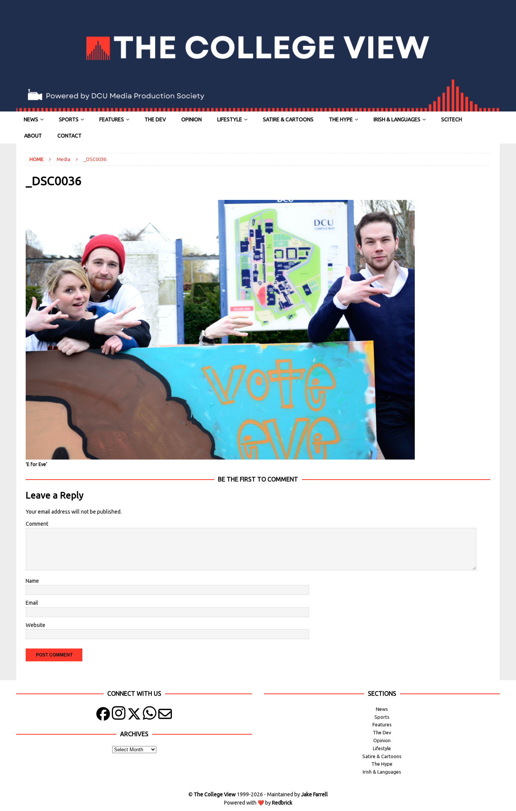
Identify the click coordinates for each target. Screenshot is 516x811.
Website (35, 625)
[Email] (165, 715)
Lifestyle (229, 119)
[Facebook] (103, 715)
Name (32, 581)
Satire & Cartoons (288, 119)
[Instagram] (118, 715)
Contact (69, 136)
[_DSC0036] (220, 455)
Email (32, 603)
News (31, 119)
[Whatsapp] (149, 715)
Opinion (191, 119)
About (33, 136)
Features (111, 119)
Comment (37, 524)
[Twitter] (134, 715)
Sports (69, 119)
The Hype (341, 119)
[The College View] (258, 107)
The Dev (155, 119)
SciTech (451, 119)
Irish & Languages (397, 119)
